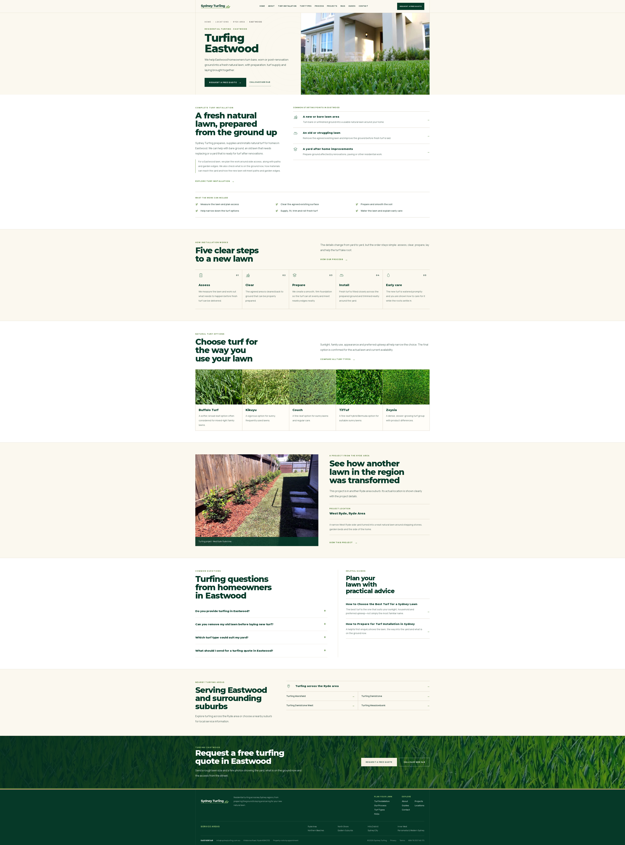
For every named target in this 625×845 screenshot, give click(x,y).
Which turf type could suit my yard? (260, 637)
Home (262, 6)
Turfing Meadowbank (395, 705)
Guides (351, 6)
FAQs (342, 6)
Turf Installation (287, 6)
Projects (332, 6)
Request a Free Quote (411, 6)
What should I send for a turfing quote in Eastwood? (260, 650)
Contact (363, 6)
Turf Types (306, 6)
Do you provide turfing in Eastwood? (260, 611)
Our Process (380, 805)
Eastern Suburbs (345, 830)
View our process (334, 259)
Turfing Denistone (395, 696)
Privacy (393, 840)
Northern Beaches (316, 830)
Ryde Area (239, 22)
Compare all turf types (337, 359)
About (271, 6)
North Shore (343, 826)
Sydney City (373, 830)
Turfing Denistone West (320, 705)
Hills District (373, 826)
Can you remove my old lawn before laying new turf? (260, 624)
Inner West (402, 826)
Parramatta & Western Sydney (411, 830)
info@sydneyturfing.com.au (228, 840)
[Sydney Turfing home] (216, 6)
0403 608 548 (207, 840)
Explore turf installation (215, 181)
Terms (402, 840)
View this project (343, 542)
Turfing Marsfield (320, 696)
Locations (222, 22)
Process (319, 6)
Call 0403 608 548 (260, 82)
